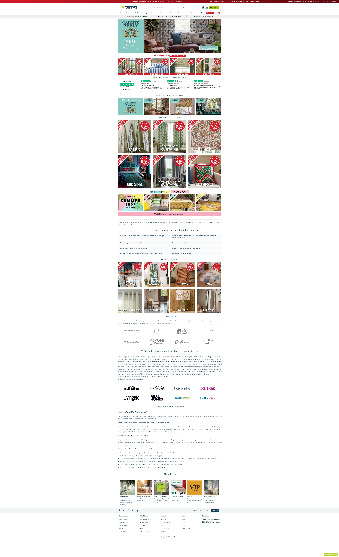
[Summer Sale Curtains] (130, 66)
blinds (127, 369)
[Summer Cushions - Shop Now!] (156, 202)
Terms (183, 522)
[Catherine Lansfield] (131, 342)
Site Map (184, 519)
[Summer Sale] (213, 13)
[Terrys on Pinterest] (128, 511)
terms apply (175, 374)
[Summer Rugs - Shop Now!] (208, 202)
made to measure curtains (138, 369)
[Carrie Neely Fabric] (208, 106)
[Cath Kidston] (182, 342)
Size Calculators (144, 519)
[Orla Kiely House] (182, 331)
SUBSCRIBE (215, 510)
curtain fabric (164, 377)
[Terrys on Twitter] (123, 511)
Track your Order (123, 522)
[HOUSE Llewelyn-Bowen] (131, 331)
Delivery (121, 528)
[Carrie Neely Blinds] (182, 106)
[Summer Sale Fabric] (208, 66)
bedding (151, 369)
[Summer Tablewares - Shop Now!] (182, 202)
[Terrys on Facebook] (119, 511)
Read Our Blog (144, 531)
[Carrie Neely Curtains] (156, 106)
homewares (161, 369)
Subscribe (163, 531)
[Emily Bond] (207, 342)
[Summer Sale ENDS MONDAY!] (169, 36)
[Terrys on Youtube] (138, 511)
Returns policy (123, 525)
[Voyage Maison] (157, 342)
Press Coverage (165, 522)
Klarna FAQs (122, 531)
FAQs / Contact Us (124, 519)
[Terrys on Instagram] (133, 511)
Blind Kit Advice (144, 522)
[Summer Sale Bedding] (156, 66)
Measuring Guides (145, 525)
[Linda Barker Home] (157, 331)
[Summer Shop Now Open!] (130, 202)
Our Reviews (164, 525)
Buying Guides (144, 528)
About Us (163, 519)
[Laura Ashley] (207, 331)
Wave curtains (205, 442)
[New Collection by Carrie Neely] (130, 106)
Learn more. (181, 214)
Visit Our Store (165, 528)
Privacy (184, 525)
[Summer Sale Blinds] (182, 66)
